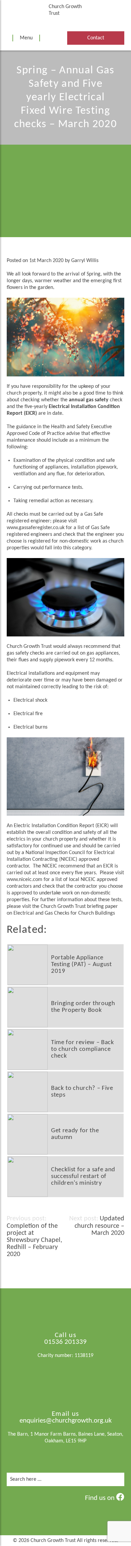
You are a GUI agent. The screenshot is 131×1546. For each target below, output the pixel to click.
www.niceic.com (24, 879)
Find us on (100, 1498)
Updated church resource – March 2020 (99, 1226)
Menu (26, 38)
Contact (95, 38)
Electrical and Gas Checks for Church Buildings (64, 913)
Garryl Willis (84, 260)
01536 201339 (65, 1342)
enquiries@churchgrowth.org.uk (65, 1420)
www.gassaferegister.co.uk (35, 527)
